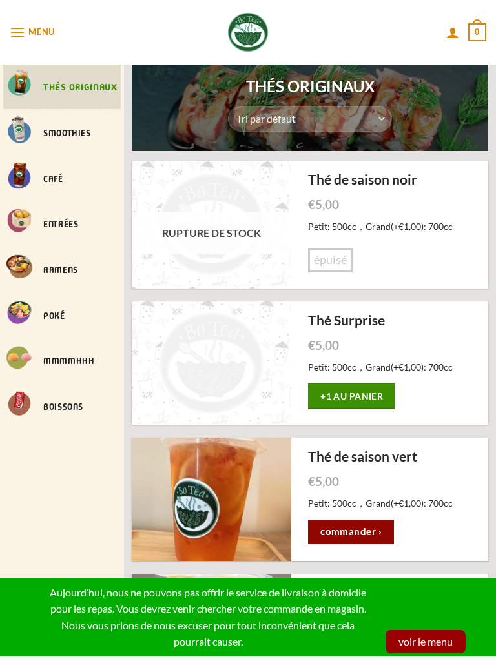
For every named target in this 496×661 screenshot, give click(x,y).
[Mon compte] (452, 32)
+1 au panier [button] (351, 396)
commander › (351, 531)
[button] (32, 32)
